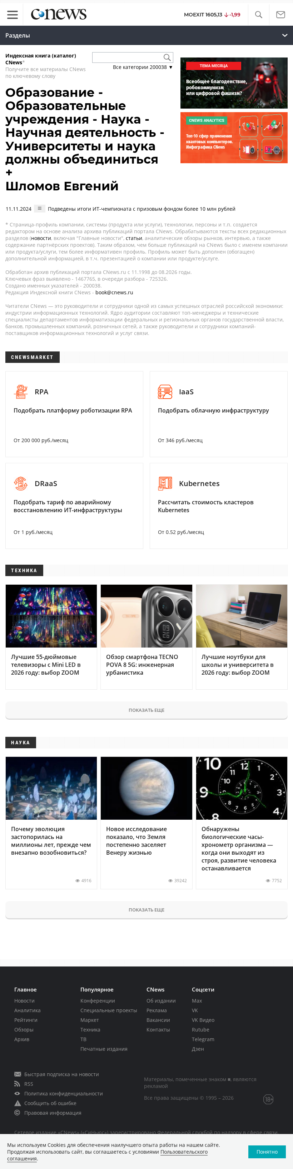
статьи (134, 238)
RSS (28, 1083)
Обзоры (24, 1029)
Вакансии (158, 1019)
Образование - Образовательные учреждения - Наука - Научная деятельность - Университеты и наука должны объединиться (84, 126)
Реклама (156, 1010)
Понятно (267, 1151)
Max (197, 1000)
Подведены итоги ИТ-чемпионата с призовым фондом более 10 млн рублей (141, 208)
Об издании (161, 1000)
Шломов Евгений (62, 186)
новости (41, 238)
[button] (258, 14)
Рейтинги (26, 1019)
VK (195, 1010)
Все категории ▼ (143, 67)
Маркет (89, 1019)
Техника (90, 1029)
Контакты (158, 1029)
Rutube (200, 1029)
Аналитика (27, 1010)
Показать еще (146, 710)
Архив (21, 1039)
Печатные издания (104, 1048)
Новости (24, 1000)
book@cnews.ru (114, 292)
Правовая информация (52, 1112)
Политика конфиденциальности (63, 1093)
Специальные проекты (108, 1010)
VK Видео (203, 1019)
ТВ (83, 1039)
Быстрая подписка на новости (61, 1074)
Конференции (97, 1000)
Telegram (203, 1039)
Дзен (198, 1048)
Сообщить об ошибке (50, 1103)
